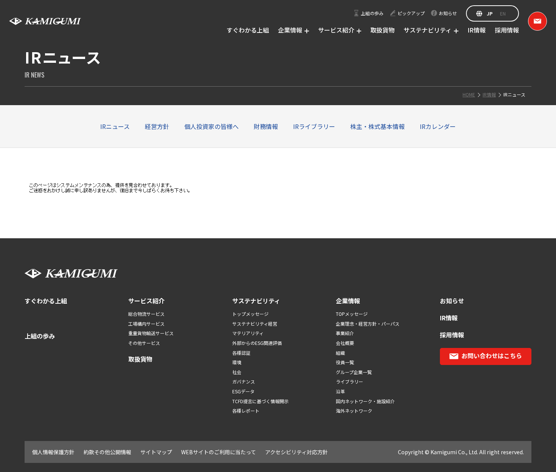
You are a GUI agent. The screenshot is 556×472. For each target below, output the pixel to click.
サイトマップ (156, 452)
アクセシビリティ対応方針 (296, 452)
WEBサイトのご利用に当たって (218, 452)
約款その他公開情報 (107, 452)
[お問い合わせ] (537, 21)
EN (503, 13)
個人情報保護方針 (53, 452)
